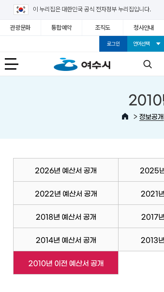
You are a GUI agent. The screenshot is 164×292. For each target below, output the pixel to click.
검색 (147, 64)
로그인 (113, 44)
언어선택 (141, 44)
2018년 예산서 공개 (66, 216)
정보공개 (151, 116)
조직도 (102, 27)
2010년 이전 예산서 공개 (58, 262)
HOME (125, 116)
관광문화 (20, 27)
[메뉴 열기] (16, 64)
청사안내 (143, 27)
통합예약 (61, 27)
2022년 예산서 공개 (66, 193)
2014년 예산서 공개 (66, 239)
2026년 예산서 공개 (66, 169)
